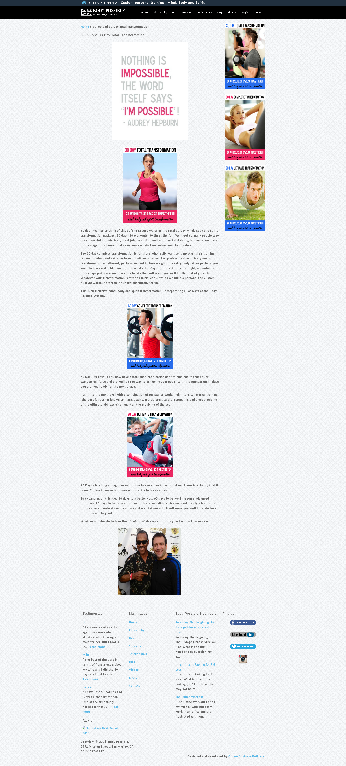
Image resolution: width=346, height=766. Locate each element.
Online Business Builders (246, 756)
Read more (97, 647)
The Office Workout (189, 697)
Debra (87, 687)
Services (186, 12)
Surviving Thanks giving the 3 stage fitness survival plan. (195, 627)
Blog (219, 12)
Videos (231, 12)
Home (144, 12)
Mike (86, 655)
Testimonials (204, 12)
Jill (84, 622)
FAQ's (244, 12)
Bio (174, 12)
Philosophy (160, 12)
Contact (258, 12)
